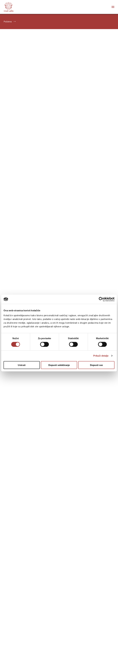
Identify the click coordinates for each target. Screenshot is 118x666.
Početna (8, 21)
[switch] (44, 344)
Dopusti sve (96, 365)
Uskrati (22, 365)
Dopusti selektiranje (59, 365)
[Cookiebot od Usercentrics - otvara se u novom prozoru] (101, 299)
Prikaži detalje (101, 355)
